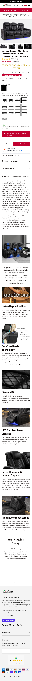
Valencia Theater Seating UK (13, 676)
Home (3, 14)
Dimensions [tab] (27, 176)
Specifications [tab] (16, 176)
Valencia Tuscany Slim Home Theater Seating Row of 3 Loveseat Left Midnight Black (15, 16)
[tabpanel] (16, 204)
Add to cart (21, 144)
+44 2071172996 (7, 615)
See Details (17, 75)
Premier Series (22, 14)
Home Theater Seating (11, 14)
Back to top (16, 583)
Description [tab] (5, 176)
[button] (22, 5)
